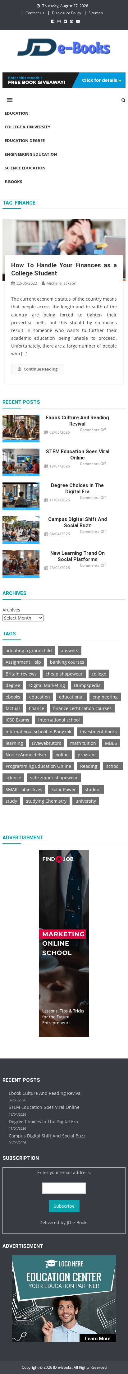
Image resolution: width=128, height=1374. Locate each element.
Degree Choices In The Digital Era (77, 488)
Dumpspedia (87, 685)
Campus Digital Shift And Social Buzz (77, 522)
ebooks (13, 697)
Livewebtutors (46, 743)
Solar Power (63, 789)
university (85, 801)
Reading (88, 766)
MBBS (111, 743)
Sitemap (96, 13)
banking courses (67, 662)
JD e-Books (78, 1222)
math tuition (83, 743)
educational (71, 697)
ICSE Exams (17, 720)
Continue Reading (40, 369)
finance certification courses (82, 708)
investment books (98, 732)
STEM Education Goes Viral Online (77, 455)
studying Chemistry (46, 801)
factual (13, 708)
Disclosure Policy (66, 13)
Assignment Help (23, 662)
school (113, 766)
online (62, 755)
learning (14, 743)
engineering (105, 697)
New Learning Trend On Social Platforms (77, 556)
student (93, 789)
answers (69, 650)
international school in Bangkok (38, 732)
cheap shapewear (64, 674)
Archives (11, 610)
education (39, 697)
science (13, 778)
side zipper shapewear (54, 778)
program (87, 755)
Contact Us (34, 13)
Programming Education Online (38, 766)
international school (59, 720)
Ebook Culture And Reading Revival (77, 421)
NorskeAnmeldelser (26, 755)
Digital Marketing (47, 685)
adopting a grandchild (29, 650)
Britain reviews (21, 674)
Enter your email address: (64, 1172)
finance (36, 708)
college (99, 674)
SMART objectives (24, 789)
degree (13, 685)
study (11, 801)
